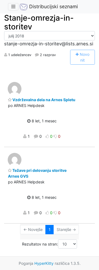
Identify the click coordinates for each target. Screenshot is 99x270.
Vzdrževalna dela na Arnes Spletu (43, 99)
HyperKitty (44, 263)
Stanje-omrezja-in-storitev (39, 22)
